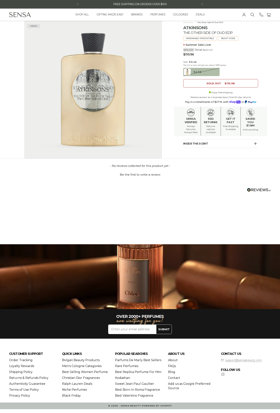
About (173, 360)
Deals (200, 14)
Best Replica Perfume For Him (138, 372)
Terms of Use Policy (24, 389)
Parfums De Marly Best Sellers (138, 360)
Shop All (82, 14)
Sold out (220, 83)
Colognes (180, 14)
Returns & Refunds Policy (28, 378)
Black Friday (71, 395)
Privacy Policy (19, 395)
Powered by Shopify (157, 405)
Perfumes (157, 14)
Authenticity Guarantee (27, 384)
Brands (137, 14)
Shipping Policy (21, 372)
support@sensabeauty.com (243, 360)
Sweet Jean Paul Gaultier (134, 384)
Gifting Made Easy (110, 14)
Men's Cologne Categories (82, 366)
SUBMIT (164, 329)
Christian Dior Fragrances (81, 378)
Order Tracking (21, 360)
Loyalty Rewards (21, 366)
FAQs (172, 366)
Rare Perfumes (126, 366)
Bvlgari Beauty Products (81, 360)
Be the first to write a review (140, 174)
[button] (140, 174)
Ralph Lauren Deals (77, 384)
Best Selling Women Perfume (85, 372)
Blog (171, 372)
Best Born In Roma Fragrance (137, 389)
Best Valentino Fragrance (134, 395)
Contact (174, 378)
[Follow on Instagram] (223, 374)
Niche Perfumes (74, 389)
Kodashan (122, 378)
